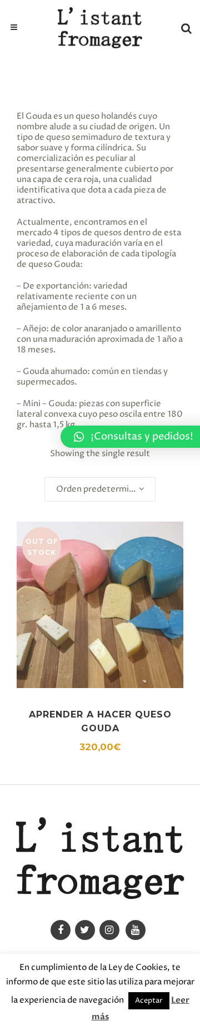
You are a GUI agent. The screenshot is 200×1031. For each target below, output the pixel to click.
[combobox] (100, 489)
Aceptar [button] (149, 1000)
